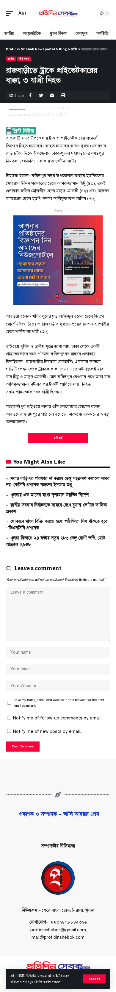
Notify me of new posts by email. (47, 731)
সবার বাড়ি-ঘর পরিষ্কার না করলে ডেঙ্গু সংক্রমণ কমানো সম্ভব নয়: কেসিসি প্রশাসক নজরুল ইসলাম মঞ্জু (57, 481)
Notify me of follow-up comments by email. (57, 718)
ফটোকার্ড (58, 438)
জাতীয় (11, 58)
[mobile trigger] (11, 13)
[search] (88, 13)
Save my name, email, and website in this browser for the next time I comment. (58, 703)
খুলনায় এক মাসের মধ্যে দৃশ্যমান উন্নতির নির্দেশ (49, 495)
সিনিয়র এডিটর (17, 108)
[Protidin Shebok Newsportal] (58, 13)
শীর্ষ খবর (24, 58)
